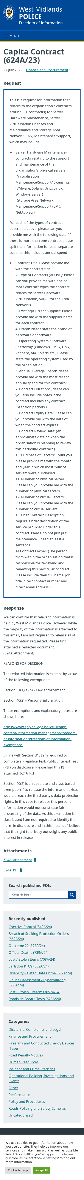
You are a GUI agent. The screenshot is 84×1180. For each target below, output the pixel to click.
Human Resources (24, 1062)
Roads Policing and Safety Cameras (37, 1108)
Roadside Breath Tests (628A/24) (35, 998)
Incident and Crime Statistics (32, 1069)
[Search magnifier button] (72, 894)
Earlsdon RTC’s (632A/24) (29, 966)
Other (13, 1087)
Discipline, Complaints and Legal (35, 1029)
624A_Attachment (17, 859)
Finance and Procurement (47, 70)
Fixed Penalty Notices (26, 1055)
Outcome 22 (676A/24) (27, 945)
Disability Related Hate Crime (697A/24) (40, 973)
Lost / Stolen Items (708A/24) (32, 959)
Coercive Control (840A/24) (30, 926)
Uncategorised (21, 1115)
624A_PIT (10, 870)
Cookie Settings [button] (18, 1170)
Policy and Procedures (27, 1101)
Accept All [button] (41, 1170)
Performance (19, 1094)
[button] (14, 36)
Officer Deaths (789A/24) (28, 952)
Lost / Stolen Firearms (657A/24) (34, 992)
